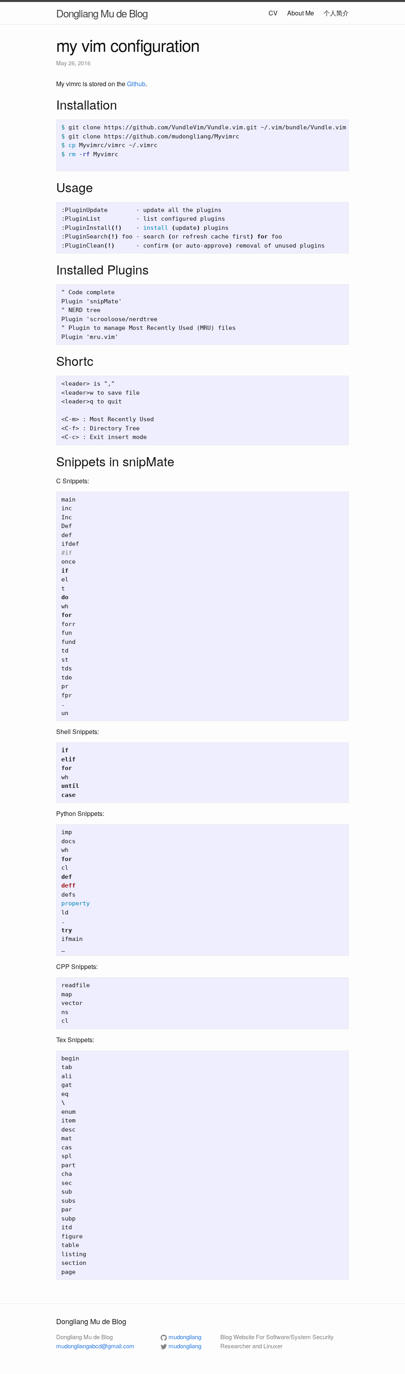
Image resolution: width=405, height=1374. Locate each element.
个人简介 (336, 12)
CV (273, 12)
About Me (300, 12)
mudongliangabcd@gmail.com (95, 1346)
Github (136, 83)
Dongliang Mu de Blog (102, 13)
